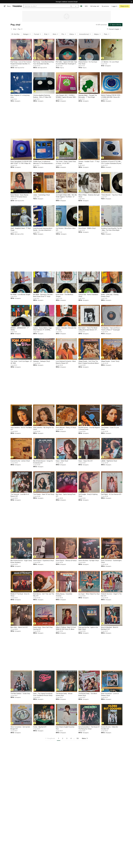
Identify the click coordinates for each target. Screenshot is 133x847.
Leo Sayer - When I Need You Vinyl (88, 594)
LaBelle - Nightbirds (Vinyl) (109, 461)
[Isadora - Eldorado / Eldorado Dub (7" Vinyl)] (66, 315)
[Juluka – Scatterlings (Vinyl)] (44, 182)
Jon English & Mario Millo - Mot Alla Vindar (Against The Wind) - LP (66, 196)
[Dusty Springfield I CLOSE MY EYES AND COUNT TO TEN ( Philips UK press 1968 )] (21, 149)
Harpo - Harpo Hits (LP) (85, 461)
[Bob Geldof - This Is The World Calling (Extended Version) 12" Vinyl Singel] (89, 315)
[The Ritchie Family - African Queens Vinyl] (66, 681)
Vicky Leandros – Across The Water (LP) (21, 428)
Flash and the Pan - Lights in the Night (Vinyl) (88, 628)
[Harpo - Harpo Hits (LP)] (89, 448)
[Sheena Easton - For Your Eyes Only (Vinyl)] (89, 49)
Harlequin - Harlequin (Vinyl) (41, 361)
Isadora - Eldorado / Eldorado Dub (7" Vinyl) (66, 329)
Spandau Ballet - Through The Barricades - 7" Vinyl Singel (87, 96)
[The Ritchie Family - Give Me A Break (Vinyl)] (89, 681)
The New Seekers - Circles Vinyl (20, 693)
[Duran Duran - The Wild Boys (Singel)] (66, 282)
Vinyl (14, 29)
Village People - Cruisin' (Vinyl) (110, 361)
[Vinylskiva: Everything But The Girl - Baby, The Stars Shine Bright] (111, 216)
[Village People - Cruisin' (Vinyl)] (111, 349)
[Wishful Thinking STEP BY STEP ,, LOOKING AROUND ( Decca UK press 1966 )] (111, 83)
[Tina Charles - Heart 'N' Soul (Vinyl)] (44, 482)
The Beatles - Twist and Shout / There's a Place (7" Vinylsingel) (110, 329)
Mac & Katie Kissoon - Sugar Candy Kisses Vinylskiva (21, 561)
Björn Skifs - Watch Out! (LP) (19, 627)
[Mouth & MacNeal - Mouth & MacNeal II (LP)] (111, 615)
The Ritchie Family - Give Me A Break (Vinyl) (87, 694)
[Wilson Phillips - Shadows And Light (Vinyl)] (89, 182)
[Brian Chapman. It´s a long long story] (21, 83)
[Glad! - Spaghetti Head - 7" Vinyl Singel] (21, 216)
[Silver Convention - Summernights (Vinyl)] (111, 548)
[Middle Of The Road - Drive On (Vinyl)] (21, 581)
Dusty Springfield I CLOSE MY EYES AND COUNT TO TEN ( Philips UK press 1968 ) (21, 162)
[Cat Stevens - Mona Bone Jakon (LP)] (66, 216)
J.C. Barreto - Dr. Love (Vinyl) (110, 62)
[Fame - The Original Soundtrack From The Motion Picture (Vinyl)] (44, 681)
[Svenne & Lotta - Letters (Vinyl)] (21, 448)
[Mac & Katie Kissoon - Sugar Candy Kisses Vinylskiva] (21, 548)
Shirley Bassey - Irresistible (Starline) (64, 595)
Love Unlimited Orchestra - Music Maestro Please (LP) (66, 362)
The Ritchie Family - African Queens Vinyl (64, 694)
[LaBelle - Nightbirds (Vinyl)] (111, 448)
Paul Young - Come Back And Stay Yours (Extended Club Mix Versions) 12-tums (43, 63)
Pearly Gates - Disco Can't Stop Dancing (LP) (43, 628)
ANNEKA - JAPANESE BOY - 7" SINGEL (20, 329)
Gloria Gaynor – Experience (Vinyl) (43, 560)
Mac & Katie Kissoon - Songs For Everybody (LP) (43, 462)
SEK (86, 6)
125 (78, 738)
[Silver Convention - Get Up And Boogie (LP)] (21, 714)
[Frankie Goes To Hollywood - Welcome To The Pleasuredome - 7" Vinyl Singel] (44, 149)
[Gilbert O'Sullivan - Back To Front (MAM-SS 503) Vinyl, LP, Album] (66, 615)
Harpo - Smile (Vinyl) (62, 461)
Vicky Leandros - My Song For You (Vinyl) (43, 428)
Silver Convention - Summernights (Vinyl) (111, 561)
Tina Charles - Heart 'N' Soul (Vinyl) (43, 494)
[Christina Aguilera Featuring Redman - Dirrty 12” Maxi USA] (44, 83)
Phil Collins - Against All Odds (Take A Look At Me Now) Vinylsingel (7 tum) (66, 63)
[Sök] (71, 6)
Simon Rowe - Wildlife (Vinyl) (87, 228)
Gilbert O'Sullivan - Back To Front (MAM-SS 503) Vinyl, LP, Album (66, 628)
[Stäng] (131, 2)
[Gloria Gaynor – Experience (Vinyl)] (44, 548)
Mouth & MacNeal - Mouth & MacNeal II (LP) (109, 628)
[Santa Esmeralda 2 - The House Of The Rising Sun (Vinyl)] (89, 714)
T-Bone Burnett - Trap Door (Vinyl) (111, 195)
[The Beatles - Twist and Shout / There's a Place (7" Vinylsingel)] (111, 315)
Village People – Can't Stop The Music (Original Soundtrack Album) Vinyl (88, 362)
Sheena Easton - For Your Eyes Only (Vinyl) (87, 63)
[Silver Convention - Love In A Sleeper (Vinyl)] (111, 681)
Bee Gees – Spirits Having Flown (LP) (65, 495)
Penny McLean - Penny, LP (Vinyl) (66, 427)
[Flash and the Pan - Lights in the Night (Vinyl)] (89, 615)
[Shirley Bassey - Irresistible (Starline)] (66, 581)
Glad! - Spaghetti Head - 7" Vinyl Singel (20, 229)
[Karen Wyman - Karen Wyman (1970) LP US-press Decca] (21, 182)
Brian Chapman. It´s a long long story (20, 96)
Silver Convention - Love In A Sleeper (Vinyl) (110, 694)
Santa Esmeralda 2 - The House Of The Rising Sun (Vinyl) (88, 728)
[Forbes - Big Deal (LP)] (44, 714)
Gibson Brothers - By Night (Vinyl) (88, 560)
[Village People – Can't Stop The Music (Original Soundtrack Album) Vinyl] (89, 349)
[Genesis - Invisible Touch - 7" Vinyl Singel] (89, 149)
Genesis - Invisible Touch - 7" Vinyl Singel (88, 162)
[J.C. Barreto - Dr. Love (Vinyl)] (111, 49)
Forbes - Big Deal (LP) (39, 727)
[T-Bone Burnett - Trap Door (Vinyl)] (111, 182)
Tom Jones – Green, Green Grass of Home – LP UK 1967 (66, 162)
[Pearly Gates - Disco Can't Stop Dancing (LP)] (44, 615)
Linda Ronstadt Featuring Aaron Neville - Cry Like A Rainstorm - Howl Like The (42, 229)
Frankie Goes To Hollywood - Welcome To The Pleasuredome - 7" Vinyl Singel (43, 162)
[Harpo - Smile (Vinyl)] (66, 448)
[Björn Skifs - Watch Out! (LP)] (21, 615)
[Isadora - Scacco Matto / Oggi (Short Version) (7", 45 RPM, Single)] (44, 315)
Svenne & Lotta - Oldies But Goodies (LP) (109, 728)
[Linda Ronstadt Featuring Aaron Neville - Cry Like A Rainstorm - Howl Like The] (44, 216)
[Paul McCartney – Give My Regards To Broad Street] (89, 415)
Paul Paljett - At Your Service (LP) (111, 494)
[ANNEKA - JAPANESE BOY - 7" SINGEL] (21, 315)
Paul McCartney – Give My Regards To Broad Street (89, 428)
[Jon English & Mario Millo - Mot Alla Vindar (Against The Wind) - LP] (66, 182)
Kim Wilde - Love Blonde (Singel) (20, 294)
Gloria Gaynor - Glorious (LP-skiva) (66, 560)
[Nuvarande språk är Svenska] (81, 6)
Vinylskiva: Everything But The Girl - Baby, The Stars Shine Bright (111, 229)
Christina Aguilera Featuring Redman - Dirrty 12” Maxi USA (42, 96)
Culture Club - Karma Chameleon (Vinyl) (88, 295)
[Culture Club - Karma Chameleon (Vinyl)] (89, 282)
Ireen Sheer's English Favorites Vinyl (65, 728)
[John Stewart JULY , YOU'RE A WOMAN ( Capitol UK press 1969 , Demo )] (66, 83)
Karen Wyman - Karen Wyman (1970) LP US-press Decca (19, 196)
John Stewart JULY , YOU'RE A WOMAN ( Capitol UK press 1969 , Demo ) (66, 96)
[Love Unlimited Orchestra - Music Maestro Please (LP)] (66, 349)
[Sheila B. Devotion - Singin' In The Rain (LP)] (111, 581)
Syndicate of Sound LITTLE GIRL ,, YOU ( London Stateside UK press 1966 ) (111, 162)
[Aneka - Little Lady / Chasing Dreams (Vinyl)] (111, 282)
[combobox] (48, 6)
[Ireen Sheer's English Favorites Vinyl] (66, 714)
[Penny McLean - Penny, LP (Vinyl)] (66, 415)
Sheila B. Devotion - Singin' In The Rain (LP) (111, 595)
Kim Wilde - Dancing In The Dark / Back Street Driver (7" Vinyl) (43, 295)
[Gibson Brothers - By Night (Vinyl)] (89, 548)
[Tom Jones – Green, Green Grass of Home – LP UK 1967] (66, 149)
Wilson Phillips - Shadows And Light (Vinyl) (89, 196)
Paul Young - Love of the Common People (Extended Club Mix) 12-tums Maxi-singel (21, 63)
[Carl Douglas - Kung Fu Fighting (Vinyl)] (89, 482)
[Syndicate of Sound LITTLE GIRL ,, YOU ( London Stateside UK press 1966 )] (111, 149)
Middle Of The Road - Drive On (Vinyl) (20, 595)
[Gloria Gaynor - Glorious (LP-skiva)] (66, 548)
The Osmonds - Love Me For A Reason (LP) (20, 495)
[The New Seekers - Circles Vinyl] (21, 681)
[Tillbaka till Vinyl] (11, 29)
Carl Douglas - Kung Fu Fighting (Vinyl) (87, 495)
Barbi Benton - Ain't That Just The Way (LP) (43, 595)
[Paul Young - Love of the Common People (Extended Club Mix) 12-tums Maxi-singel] (21, 49)
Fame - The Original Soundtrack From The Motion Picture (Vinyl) (42, 694)
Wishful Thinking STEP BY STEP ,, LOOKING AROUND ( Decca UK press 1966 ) (111, 96)
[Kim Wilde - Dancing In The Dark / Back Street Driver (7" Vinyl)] (44, 282)
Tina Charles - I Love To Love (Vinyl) (110, 428)
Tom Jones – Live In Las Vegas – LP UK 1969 (21, 362)
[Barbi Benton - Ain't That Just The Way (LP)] (44, 581)
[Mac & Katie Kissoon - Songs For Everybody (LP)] (44, 448)
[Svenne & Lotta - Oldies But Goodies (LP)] (111, 714)
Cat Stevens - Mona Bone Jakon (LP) (66, 229)
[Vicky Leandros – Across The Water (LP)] (21, 415)
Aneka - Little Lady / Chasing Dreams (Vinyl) (109, 295)
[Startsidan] (17, 6)
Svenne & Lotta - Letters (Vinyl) (20, 461)
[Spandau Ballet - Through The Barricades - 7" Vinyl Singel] (89, 83)
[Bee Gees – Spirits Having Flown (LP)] (66, 482)
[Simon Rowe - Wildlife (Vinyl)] (89, 216)
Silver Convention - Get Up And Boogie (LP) (20, 728)
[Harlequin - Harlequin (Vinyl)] (44, 349)
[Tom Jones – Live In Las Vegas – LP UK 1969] (21, 349)
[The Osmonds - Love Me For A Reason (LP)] (21, 482)
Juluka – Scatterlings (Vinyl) (41, 195)
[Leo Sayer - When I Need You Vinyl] (89, 581)
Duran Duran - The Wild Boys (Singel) (64, 295)
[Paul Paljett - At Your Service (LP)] (111, 482)
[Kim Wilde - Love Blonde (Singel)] (21, 282)
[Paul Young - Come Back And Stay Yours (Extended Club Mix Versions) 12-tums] (44, 49)
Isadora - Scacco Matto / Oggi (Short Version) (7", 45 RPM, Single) (42, 329)
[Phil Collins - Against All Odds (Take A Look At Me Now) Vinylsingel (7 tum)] (66, 49)
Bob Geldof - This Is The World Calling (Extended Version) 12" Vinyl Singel (87, 329)
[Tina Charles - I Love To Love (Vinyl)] (111, 415)
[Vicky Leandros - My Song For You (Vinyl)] (44, 415)
